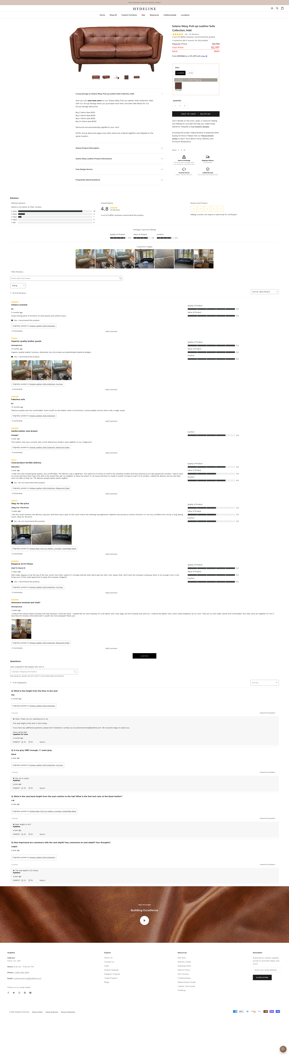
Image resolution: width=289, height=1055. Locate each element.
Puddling (181, 990)
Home (102, 15)
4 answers (190, 40)
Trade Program (110, 978)
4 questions (177, 40)
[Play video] (144, 920)
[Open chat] (283, 1049)
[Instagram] (19, 992)
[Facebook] (178, 150)
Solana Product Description (87, 148)
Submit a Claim (184, 962)
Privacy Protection (68, 1012)
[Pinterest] (184, 150)
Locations (185, 15)
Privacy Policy (37, 1012)
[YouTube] (30, 992)
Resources (154, 15)
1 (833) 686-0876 (21, 972)
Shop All (113, 15)
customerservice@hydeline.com (27, 978)
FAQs (106, 966)
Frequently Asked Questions (88, 180)
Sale (143, 15)
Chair (191, 73)
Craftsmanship (170, 15)
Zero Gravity (183, 974)
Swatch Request (111, 970)
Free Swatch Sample (200, 127)
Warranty (182, 958)
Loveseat (180, 73)
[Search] (277, 9)
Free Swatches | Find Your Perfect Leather (144, 2)
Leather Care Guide (186, 986)
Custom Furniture (129, 15)
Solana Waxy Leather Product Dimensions (94, 159)
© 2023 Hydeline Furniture (19, 1012)
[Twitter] (181, 150)
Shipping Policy (184, 966)
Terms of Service (52, 1012)
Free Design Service (84, 169)
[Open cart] (282, 9)
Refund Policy (184, 970)
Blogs (106, 982)
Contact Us (109, 962)
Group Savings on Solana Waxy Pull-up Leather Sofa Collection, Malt (105, 94)
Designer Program (112, 974)
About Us (108, 958)
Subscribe (262, 977)
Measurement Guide (186, 982)
